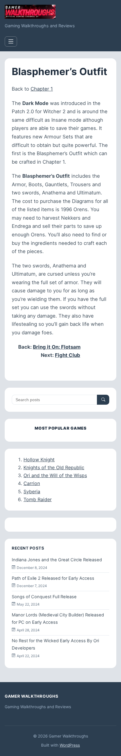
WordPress (70, 745)
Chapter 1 (42, 89)
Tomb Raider (37, 499)
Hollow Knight (39, 459)
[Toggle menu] (11, 41)
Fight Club (67, 355)
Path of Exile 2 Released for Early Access (53, 578)
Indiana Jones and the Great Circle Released (57, 559)
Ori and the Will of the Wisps (55, 475)
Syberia (31, 491)
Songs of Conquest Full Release (44, 596)
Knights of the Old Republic (53, 467)
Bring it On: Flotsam (56, 347)
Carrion (31, 483)
